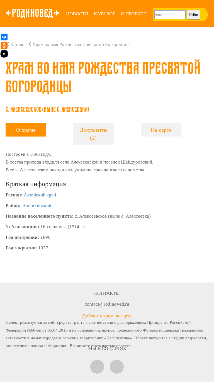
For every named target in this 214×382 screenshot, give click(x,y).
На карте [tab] (161, 130)
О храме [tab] (26, 130)
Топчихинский (36, 205)
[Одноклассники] (4, 45)
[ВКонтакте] (4, 37)
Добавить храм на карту (107, 315)
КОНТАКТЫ (107, 293)
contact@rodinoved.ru (107, 304)
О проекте (133, 13)
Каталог (104, 13)
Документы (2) (93, 134)
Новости (77, 13)
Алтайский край (40, 195)
